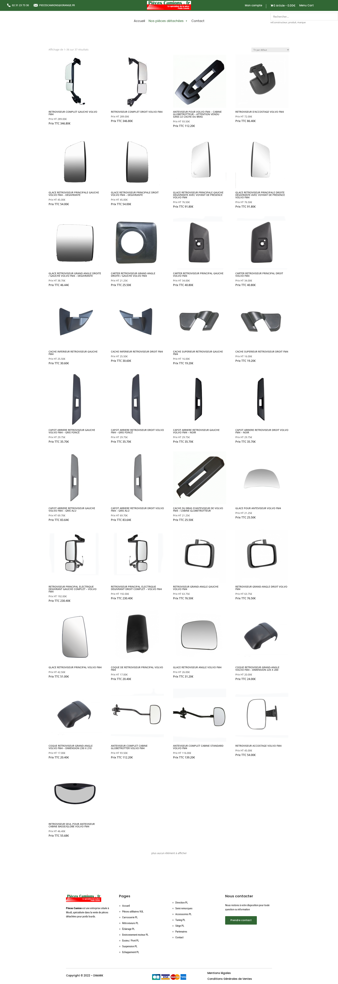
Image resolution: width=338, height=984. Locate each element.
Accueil (139, 21)
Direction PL (181, 902)
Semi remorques (183, 908)
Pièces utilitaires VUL (132, 911)
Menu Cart (306, 5)
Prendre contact (241, 920)
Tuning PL (180, 920)
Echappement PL (130, 952)
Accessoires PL (183, 914)
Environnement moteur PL (135, 934)
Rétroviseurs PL (130, 923)
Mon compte (253, 5)
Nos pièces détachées (166, 21)
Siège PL (179, 925)
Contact (197, 21)
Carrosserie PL (130, 917)
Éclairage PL (128, 929)
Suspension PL (129, 946)
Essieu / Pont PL (130, 940)
